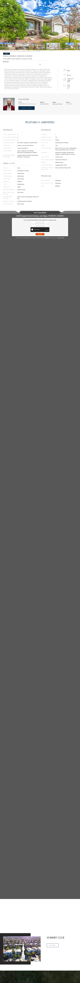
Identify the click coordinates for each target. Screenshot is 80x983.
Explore (53, 945)
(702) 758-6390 (44, 104)
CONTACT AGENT (26, 108)
